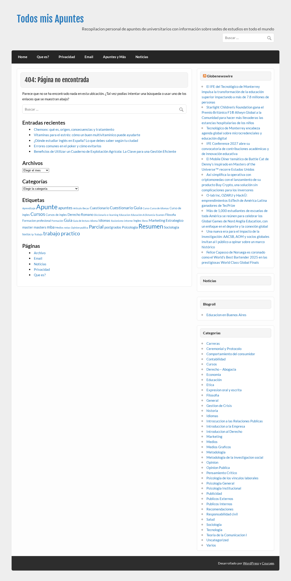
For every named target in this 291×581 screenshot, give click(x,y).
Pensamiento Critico (221, 473)
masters (40, 227)
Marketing (214, 436)
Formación (57, 220)
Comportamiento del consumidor (230, 354)
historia (212, 411)
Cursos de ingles (56, 215)
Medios (59, 227)
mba (51, 227)
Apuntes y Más (114, 57)
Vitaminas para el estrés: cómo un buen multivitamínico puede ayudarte (87, 135)
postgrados (112, 227)
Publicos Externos (219, 499)
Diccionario (100, 214)
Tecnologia (214, 530)
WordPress (251, 563)
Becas (86, 208)
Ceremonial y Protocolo (223, 349)
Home (22, 57)
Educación (214, 380)
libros (145, 220)
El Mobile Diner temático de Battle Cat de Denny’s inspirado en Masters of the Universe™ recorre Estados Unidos (235, 164)
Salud (210, 519)
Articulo (77, 208)
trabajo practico (61, 233)
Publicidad (214, 493)
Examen (160, 214)
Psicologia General (220, 483)
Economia (213, 374)
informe (128, 220)
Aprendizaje (28, 208)
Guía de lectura (81, 220)
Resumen (150, 226)
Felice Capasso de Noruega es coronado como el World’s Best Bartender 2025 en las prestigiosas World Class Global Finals (234, 257)
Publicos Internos (219, 504)
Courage (268, 563)
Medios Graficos (218, 447)
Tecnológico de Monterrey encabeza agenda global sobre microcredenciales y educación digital (232, 133)
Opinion (212, 462)
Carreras (213, 343)
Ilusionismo (117, 220)
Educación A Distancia (143, 214)
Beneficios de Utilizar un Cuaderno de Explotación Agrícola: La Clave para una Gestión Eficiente (105, 151)
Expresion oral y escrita (224, 390)
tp (32, 234)
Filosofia (170, 215)
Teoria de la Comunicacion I (226, 535)
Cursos (37, 214)
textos (26, 234)
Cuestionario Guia (126, 207)
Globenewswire (220, 76)
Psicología (130, 227)
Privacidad (67, 57)
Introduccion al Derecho (224, 431)
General (212, 400)
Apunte (47, 207)
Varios (211, 545)
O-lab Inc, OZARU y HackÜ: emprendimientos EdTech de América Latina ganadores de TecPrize (234, 200)
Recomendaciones (219, 509)
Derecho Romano (80, 214)
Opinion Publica (218, 467)
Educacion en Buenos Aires (226, 315)
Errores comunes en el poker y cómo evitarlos (67, 146)
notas (67, 227)
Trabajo (38, 234)
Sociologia (171, 227)
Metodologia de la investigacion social (234, 457)
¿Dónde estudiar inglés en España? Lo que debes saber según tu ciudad (86, 140)
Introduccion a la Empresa (225, 426)
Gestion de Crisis (219, 406)
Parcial (96, 227)
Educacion (124, 214)
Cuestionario (99, 208)
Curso (146, 208)
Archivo (39, 253)
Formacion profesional (36, 220)
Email (89, 57)
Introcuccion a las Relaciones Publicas (234, 421)
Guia (68, 220)
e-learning (112, 214)
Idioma (94, 220)
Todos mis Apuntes (50, 19)
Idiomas (104, 220)
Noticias (141, 57)
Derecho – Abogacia (221, 369)
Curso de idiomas (159, 208)
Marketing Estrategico (166, 220)
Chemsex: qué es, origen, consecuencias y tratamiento (74, 129)
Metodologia (216, 452)
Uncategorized (217, 540)
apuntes (65, 207)
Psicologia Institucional (223, 488)
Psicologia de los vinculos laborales (232, 478)
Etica (210, 385)
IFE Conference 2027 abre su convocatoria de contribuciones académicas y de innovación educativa (235, 148)
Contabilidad (216, 359)
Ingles (137, 220)
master (27, 227)
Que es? (43, 57)
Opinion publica (79, 227)
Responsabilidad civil (222, 514)
